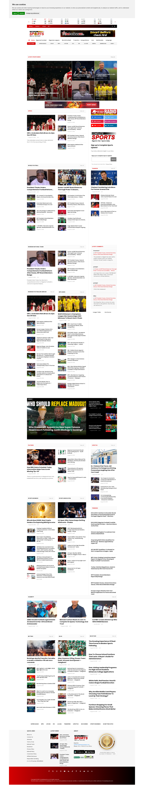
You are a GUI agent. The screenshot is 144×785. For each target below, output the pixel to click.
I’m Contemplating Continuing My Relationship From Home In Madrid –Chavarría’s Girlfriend (108, 498)
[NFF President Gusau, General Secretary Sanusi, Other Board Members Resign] (62, 137)
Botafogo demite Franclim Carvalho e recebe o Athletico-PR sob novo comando (41, 660)
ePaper (44, 26)
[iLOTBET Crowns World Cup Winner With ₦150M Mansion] (107, 609)
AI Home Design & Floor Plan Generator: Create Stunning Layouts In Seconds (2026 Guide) (46, 575)
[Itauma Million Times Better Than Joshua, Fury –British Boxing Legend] (62, 539)
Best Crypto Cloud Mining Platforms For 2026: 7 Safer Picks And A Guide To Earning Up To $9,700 (46, 539)
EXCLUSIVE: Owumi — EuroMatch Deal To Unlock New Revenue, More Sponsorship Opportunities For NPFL (77, 335)
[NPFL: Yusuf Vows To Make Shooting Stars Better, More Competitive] (62, 326)
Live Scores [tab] (108, 312)
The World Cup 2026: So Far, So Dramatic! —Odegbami (76, 710)
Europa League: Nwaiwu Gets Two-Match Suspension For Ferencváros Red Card (44, 330)
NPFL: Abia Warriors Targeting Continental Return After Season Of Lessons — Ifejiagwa (77, 376)
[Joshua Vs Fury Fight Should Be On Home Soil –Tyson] (62, 547)
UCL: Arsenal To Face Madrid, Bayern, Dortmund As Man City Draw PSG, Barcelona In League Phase (45, 196)
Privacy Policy (30, 749)
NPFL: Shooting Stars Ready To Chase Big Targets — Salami (76, 343)
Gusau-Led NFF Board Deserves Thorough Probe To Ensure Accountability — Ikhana (76, 128)
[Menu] (29, 40)
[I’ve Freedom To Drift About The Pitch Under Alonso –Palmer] (62, 197)
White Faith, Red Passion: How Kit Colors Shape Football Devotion (102, 682)
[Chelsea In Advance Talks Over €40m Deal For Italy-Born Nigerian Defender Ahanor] (31, 340)
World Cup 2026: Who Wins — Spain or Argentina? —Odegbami (77, 702)
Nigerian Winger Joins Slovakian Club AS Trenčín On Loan (45, 347)
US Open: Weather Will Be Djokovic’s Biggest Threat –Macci (77, 553)
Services (37, 26)
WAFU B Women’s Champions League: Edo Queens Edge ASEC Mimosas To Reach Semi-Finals (106, 94)
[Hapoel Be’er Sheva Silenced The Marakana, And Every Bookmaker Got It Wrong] (62, 461)
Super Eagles (42, 43)
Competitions (85, 40)
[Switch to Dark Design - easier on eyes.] (112, 26)
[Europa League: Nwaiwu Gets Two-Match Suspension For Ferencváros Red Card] (31, 331)
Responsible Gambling (33, 758)
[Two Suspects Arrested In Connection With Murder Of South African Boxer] (95, 480)
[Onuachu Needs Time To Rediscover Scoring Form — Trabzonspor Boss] (31, 383)
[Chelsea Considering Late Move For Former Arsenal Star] (104, 177)
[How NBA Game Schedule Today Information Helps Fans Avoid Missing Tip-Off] (41, 457)
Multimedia (99, 40)
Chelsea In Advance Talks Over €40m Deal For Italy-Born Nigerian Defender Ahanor (45, 339)
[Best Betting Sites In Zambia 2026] (31, 685)
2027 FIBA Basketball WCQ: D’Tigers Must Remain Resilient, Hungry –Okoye (76, 530)
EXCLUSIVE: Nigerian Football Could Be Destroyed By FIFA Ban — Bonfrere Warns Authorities (104, 524)
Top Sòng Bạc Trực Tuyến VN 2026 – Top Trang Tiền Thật (46, 700)
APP (49, 26)
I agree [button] (15, 13)
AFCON (66, 43)
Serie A (94, 43)
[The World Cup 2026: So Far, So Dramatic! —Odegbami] (62, 711)
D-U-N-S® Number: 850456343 (35, 761)
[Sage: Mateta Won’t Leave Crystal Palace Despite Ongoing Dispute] (62, 228)
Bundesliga (103, 43)
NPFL (59, 43)
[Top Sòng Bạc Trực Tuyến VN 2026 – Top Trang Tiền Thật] (31, 702)
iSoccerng (84, 724)
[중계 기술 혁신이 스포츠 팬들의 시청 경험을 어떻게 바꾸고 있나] (31, 670)
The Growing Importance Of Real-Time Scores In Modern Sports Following (102, 643)
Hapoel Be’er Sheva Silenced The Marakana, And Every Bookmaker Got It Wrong (77, 460)
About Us (29, 734)
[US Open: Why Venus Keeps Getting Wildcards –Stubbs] (83, 71)
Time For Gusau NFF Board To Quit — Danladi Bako (77, 478)
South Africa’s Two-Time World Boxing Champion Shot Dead (109, 488)
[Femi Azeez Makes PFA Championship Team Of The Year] (31, 366)
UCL (73, 43)
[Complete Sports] (37, 34)
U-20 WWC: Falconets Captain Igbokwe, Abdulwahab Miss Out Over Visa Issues (45, 226)
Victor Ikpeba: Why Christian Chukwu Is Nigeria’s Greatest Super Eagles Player (96, 404)
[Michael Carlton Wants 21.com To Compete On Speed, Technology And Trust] (75, 609)
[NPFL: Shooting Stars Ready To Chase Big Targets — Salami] (62, 344)
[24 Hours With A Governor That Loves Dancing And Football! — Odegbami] (62, 687)
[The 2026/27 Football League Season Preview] (111, 417)
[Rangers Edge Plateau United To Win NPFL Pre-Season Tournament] (62, 385)
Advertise (29, 739)
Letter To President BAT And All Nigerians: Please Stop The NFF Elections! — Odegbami (76, 678)
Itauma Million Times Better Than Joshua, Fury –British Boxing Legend (77, 538)
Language (109, 40)
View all (113, 57)
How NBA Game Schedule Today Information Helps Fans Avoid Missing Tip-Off (39, 469)
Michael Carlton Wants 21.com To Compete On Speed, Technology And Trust (74, 622)
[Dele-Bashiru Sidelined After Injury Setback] (62, 146)
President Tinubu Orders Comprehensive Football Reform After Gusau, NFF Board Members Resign (83, 94)
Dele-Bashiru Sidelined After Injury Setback (75, 145)
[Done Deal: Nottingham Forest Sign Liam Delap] (62, 213)
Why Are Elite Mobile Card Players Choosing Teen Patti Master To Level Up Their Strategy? (102, 694)
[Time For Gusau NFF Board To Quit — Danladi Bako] (62, 479)
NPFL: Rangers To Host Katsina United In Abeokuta (76, 359)
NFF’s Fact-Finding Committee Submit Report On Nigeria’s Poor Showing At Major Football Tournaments (103, 559)
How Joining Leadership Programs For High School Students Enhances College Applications (103, 670)
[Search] (114, 26)
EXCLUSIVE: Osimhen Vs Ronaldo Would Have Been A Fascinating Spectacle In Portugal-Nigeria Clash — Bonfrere (103, 514)
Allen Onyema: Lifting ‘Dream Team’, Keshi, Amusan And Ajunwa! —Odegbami (72, 660)
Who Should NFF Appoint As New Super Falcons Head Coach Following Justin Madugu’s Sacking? (56, 428)
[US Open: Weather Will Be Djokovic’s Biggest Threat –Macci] (62, 555)
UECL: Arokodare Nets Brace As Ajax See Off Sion (44, 94)
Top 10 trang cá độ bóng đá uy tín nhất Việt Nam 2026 (46, 676)
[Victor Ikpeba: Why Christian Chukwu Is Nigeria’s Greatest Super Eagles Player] (111, 404)
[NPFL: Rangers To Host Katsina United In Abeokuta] (62, 361)
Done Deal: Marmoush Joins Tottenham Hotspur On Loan (44, 203)
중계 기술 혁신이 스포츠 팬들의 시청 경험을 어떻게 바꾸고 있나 (46, 669)
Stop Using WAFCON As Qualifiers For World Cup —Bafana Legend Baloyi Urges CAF (102, 541)
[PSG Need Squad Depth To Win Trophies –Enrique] (106, 71)
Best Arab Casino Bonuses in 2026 (46, 707)
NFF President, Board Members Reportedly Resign (45, 219)
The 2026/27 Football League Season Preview (95, 414)
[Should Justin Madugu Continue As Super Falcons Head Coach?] (111, 428)
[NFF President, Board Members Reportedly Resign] (31, 220)
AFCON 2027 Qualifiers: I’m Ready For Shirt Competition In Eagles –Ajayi (102, 550)
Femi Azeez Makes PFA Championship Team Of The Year (46, 364)
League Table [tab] (97, 312)
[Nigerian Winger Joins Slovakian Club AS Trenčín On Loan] (31, 348)
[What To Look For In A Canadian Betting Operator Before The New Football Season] (31, 693)
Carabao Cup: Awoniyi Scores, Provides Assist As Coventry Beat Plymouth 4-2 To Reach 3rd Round (46, 374)
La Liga (86, 43)
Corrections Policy (31, 754)
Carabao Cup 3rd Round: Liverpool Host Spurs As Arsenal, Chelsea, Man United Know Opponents (76, 219)
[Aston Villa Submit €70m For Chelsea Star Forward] (95, 213)
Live (92, 40)
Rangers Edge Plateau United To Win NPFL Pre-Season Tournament (76, 385)
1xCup (52, 43)
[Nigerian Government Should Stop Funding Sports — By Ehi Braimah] (62, 452)
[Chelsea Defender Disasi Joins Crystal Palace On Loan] (95, 197)
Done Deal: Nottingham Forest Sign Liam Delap (76, 211)
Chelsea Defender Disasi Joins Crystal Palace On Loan (109, 196)
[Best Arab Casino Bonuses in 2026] (31, 709)
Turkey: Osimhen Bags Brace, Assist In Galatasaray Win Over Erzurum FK (103, 568)
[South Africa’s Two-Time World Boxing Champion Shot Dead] (95, 488)
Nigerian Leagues (54, 40)
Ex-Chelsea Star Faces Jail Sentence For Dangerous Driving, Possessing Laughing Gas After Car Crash (103, 469)
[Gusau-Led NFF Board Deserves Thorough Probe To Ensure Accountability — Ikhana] (62, 128)
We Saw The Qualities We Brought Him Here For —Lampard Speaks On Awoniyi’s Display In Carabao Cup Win (46, 356)
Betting (30, 26)
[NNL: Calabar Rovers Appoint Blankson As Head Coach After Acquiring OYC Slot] (62, 352)
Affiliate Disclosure (32, 756)
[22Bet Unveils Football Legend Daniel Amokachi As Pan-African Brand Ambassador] (42, 609)
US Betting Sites (108, 724)
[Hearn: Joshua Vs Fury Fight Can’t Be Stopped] (62, 562)
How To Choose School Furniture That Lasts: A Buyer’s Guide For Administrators (102, 656)
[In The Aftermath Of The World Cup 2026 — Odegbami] (62, 696)
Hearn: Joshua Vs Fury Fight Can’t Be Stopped (77, 561)
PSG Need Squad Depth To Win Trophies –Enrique (105, 75)
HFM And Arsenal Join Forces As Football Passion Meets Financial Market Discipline (46, 567)
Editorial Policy (30, 751)
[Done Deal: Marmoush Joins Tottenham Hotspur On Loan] (31, 205)
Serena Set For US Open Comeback (74, 568)
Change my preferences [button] (32, 13)
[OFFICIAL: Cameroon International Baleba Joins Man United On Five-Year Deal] (95, 205)
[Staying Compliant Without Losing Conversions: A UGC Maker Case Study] (31, 530)
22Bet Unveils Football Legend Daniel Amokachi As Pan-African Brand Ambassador (41, 622)
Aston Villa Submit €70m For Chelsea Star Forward (108, 212)
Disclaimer (29, 746)
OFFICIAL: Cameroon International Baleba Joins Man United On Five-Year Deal (109, 204)
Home (33, 40)
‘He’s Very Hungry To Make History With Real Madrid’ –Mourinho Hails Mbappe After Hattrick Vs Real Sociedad (46, 211)
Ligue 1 (112, 43)
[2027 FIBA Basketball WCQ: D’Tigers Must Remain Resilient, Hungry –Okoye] (62, 530)
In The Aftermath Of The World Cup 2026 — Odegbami (76, 694)
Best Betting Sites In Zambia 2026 (46, 683)
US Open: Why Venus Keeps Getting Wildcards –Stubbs (82, 75)
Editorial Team (30, 744)
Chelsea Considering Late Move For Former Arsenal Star (103, 188)
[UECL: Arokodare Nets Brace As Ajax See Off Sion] (49, 81)
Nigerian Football (41, 40)
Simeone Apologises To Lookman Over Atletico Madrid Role (103, 533)
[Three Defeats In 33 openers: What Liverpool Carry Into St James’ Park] (62, 470)
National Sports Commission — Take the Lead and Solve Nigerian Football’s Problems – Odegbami (77, 670)
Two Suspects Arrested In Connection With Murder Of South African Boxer (108, 479)
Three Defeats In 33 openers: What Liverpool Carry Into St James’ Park (75, 470)
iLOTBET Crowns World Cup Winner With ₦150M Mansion (105, 621)
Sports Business (95, 724)
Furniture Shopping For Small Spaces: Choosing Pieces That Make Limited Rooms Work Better (102, 707)
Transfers (76, 40)
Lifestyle (76, 724)
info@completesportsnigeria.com (81, 744)
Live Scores (31, 43)
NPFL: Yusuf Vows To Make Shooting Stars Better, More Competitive (75, 325)
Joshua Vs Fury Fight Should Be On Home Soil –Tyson (76, 546)
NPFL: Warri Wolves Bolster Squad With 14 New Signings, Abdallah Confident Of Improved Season (77, 368)
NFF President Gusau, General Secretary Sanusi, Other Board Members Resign (76, 137)
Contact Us (30, 737)
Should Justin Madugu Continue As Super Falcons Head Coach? (95, 427)
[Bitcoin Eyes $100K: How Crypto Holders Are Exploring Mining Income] (41, 510)
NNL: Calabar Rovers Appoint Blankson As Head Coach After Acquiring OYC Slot (76, 351)
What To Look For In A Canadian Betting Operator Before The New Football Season (46, 692)
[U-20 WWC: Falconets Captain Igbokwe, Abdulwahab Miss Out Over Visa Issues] (31, 228)
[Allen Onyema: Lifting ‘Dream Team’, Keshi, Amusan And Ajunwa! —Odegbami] (72, 648)
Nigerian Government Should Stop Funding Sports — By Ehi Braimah (75, 451)
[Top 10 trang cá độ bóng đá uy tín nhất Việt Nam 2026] (31, 678)
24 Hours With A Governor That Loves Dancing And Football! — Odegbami (76, 687)
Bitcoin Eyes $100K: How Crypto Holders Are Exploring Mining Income (41, 521)
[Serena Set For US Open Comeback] (62, 570)
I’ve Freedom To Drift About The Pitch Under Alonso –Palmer (76, 196)
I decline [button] (21, 13)
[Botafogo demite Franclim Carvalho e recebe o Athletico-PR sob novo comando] (41, 648)
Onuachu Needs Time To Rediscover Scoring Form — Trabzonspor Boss (44, 383)
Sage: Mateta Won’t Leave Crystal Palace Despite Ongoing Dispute (76, 226)
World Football (66, 40)
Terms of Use (30, 742)
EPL (79, 43)
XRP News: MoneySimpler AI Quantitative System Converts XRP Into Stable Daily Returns (45, 558)
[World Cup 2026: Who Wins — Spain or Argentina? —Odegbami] (62, 703)
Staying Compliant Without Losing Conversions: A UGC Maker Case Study (46, 530)
